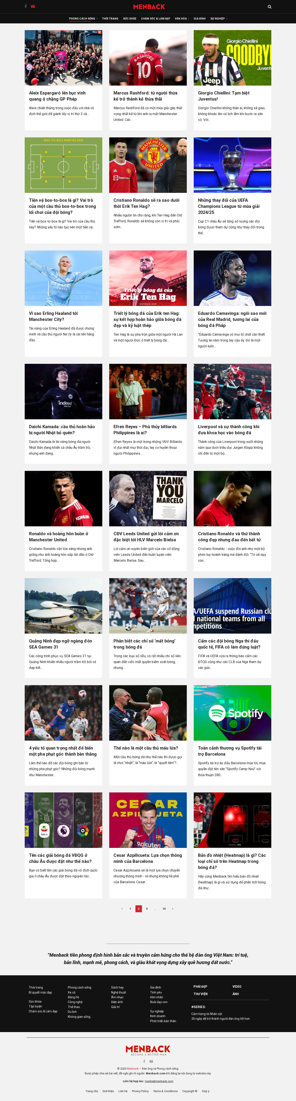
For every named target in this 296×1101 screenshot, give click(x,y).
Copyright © (189, 1091)
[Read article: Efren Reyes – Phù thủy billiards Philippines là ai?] (148, 391)
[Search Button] (270, 6)
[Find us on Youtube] (33, 6)
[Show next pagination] (173, 908)
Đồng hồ (73, 997)
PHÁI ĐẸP (200, 986)
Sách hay (117, 987)
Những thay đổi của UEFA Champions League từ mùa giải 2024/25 (229, 206)
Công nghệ (75, 1002)
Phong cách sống (82, 18)
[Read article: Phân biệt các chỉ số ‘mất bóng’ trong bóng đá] (148, 606)
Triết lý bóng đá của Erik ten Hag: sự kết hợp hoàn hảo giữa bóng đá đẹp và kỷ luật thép (147, 319)
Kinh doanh (157, 1016)
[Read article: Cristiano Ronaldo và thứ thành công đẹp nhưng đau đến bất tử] (232, 498)
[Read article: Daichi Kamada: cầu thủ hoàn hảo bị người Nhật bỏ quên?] (63, 391)
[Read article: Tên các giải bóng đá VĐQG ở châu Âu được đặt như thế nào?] (63, 820)
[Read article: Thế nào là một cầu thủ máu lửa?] (148, 713)
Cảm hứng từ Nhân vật (206, 1014)
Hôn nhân (156, 997)
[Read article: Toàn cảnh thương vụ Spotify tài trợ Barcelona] (232, 713)
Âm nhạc (117, 997)
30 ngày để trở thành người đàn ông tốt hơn (220, 1018)
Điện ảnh (117, 1002)
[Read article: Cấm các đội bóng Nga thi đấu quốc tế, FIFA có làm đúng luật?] (232, 606)
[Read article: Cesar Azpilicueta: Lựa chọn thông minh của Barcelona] (148, 820)
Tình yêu (156, 992)
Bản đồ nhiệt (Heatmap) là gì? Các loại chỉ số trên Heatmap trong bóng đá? (232, 861)
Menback (133, 1068)
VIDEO (237, 986)
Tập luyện (35, 1006)
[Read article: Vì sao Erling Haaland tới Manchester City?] (63, 278)
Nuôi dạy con (159, 1002)
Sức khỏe (129, 18)
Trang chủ (92, 1091)
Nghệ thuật (118, 992)
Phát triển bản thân (163, 1021)
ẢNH (236, 994)
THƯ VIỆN (201, 994)
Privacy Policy (140, 1091)
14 (164, 908)
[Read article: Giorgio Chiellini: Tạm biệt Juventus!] (232, 58)
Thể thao (74, 1007)
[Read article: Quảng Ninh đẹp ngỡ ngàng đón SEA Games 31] (63, 606)
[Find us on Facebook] (25, 6)
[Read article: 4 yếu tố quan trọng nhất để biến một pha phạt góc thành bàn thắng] (63, 713)
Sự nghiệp (217, 18)
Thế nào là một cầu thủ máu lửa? (146, 748)
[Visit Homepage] (151, 6)
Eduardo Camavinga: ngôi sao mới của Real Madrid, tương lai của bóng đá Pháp (232, 319)
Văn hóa (181, 18)
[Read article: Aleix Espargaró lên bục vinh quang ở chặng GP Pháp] (63, 58)
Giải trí (115, 1007)
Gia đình (200, 18)
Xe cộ (71, 992)
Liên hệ (123, 1091)
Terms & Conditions (165, 1091)
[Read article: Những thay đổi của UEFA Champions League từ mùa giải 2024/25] (232, 165)
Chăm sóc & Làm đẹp (155, 18)
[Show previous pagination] (122, 908)
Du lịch (72, 1011)
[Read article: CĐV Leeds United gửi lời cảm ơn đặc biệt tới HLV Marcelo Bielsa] (148, 498)
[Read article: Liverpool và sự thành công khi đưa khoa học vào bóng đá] (232, 391)
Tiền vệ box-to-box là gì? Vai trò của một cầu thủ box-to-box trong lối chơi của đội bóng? (62, 206)
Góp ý (205, 1091)
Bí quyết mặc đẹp (40, 992)
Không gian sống (79, 1016)
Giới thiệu (108, 1091)
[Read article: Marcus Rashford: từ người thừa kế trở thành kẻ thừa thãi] (148, 58)
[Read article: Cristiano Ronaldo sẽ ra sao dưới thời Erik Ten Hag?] (148, 165)
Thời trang (110, 18)
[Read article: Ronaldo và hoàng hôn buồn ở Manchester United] (63, 498)
